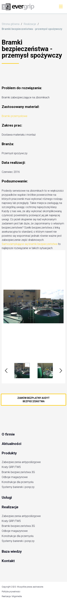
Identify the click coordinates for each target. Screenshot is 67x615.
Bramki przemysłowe (14, 116)
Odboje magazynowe (15, 477)
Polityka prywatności (11, 591)
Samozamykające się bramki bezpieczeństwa (29, 244)
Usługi (7, 497)
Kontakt (8, 561)
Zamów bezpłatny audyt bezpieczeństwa (33, 400)
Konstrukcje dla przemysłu (18, 482)
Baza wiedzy (12, 551)
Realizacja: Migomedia (12, 596)
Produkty (9, 453)
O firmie (8, 434)
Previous (6, 370)
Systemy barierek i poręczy (18, 487)
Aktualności (11, 444)
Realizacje (10, 507)
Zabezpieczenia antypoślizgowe (21, 462)
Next (61, 370)
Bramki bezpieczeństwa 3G (18, 472)
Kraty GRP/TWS (11, 467)
